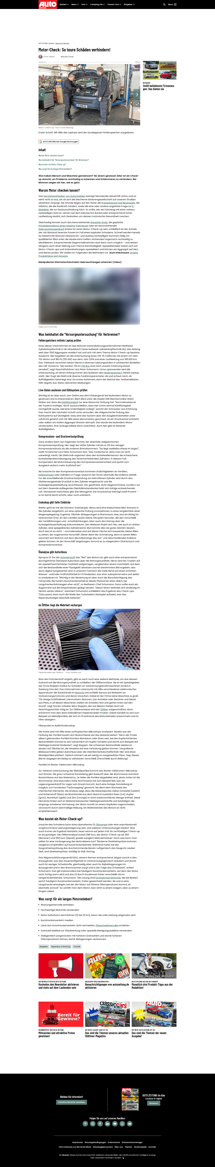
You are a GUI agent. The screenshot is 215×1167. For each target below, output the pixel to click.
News (73, 4)
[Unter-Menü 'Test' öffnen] (87, 4)
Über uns (119, 1147)
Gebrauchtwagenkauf (52, 229)
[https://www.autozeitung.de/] (48, 4)
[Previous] (42, 94)
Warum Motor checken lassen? (51, 155)
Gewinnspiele (140, 1147)
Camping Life (96, 4)
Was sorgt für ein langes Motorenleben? (55, 169)
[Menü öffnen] (175, 4)
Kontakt (152, 1147)
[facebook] (100, 1123)
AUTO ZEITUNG (43, 43)
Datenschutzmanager (132, 1142)
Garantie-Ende (99, 222)
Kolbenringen (46, 474)
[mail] (129, 1123)
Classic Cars (113, 4)
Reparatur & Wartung (62, 43)
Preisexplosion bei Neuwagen (118, 202)
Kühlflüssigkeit (69, 402)
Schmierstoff (67, 557)
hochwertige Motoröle (108, 877)
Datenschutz (114, 1142)
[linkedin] (107, 1123)
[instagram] (93, 1123)
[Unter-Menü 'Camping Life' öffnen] (104, 4)
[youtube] (115, 1123)
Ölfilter (104, 709)
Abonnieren (153, 1103)
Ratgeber (128, 4)
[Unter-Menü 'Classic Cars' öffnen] (120, 4)
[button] (89, 159)
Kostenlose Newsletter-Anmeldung (71, 1102)
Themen (128, 1147)
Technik (76, 946)
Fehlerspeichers (113, 372)
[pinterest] (85, 1123)
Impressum (77, 1142)
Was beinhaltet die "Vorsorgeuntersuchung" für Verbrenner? (64, 160)
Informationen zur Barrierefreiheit (75, 1147)
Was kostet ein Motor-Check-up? (52, 164)
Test (83, 4)
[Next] (136, 94)
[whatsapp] (122, 1123)
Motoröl (79, 692)
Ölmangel (101, 824)
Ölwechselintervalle (107, 925)
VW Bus (85, 366)
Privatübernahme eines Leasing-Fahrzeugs (63, 225)
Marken (63, 4)
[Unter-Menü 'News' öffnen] (78, 4)
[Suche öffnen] (164, 4)
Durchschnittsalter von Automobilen (64, 196)
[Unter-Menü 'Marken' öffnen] (68, 4)
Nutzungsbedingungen (95, 1142)
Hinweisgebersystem (103, 1147)
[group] (89, 99)
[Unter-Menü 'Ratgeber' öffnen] (134, 4)
